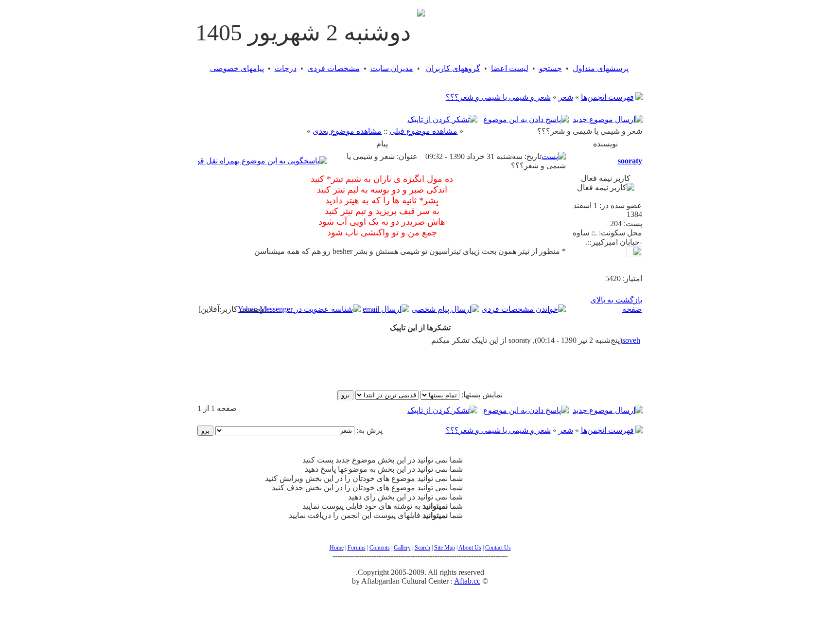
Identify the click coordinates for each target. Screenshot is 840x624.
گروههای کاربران (453, 68)
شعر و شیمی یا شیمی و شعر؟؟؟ (498, 97)
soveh (631, 340)
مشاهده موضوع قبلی (423, 131)
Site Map (444, 547)
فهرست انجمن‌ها (607, 97)
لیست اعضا (509, 68)
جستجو (550, 68)
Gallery (402, 547)
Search (422, 547)
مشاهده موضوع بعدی (347, 131)
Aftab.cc (467, 581)
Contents (379, 547)
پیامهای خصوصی (237, 68)
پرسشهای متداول (601, 68)
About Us (469, 547)
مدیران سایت (391, 68)
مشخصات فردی (333, 68)
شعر (566, 97)
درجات (286, 68)
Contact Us (498, 547)
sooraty (630, 161)
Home (337, 547)
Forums (357, 547)
